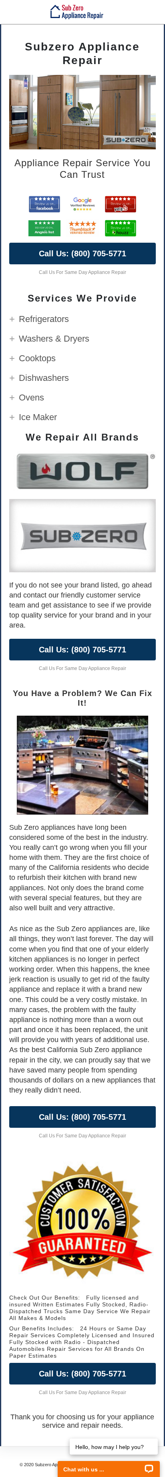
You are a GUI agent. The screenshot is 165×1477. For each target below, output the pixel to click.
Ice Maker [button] (38, 417)
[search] (140, 12)
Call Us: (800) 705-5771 (82, 253)
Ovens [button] (31, 397)
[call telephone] (154, 11)
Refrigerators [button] (44, 319)
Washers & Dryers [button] (54, 339)
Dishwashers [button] (44, 378)
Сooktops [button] (37, 358)
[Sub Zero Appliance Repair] (76, 12)
